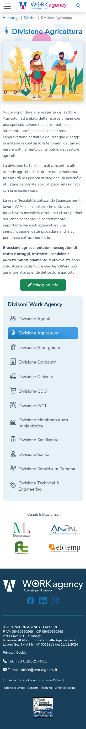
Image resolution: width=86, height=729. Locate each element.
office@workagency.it (39, 670)
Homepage (11, 17)
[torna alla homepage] (43, 6)
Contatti (32, 687)
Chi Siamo (9, 680)
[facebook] (30, 602)
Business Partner (51, 680)
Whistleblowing (64, 687)
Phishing (46, 687)
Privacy (8, 652)
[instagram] (55, 602)
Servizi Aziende (28, 680)
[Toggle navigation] (7, 6)
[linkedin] (43, 602)
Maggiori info (45, 285)
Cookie (21, 652)
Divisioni (30, 17)
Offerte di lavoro (14, 687)
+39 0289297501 (31, 661)
